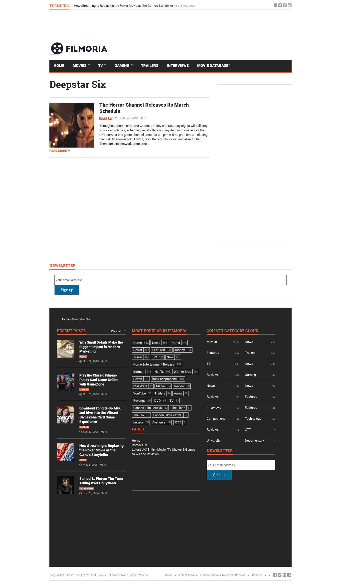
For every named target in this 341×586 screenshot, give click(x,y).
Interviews (178, 65)
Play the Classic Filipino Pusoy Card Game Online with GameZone (98, 379)
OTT (248, 429)
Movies (80, 65)
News (103, 118)
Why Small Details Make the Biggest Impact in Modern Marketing (101, 346)
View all (116, 331)
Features (213, 352)
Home (59, 65)
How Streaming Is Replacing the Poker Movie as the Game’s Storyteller (124, 5)
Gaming (122, 65)
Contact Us (139, 445)
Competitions (216, 418)
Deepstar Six (77, 84)
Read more (58, 150)
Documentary (254, 440)
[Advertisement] (201, 26)
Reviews (213, 374)
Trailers (149, 65)
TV (101, 65)
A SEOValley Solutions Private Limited (114, 575)
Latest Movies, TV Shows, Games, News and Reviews (212, 575)
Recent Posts (71, 331)
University (213, 440)
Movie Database (212, 65)
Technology (253, 418)
